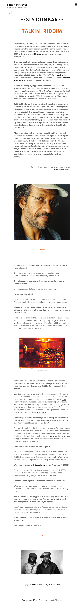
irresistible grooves (36, 54)
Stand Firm (41, 412)
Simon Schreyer (17, 4)
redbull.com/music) (62, 170)
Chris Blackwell (58, 75)
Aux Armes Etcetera (57, 436)
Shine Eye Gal (37, 396)
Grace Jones (40, 465)
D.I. (23, 488)
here (58, 585)
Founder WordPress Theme (33, 600)
